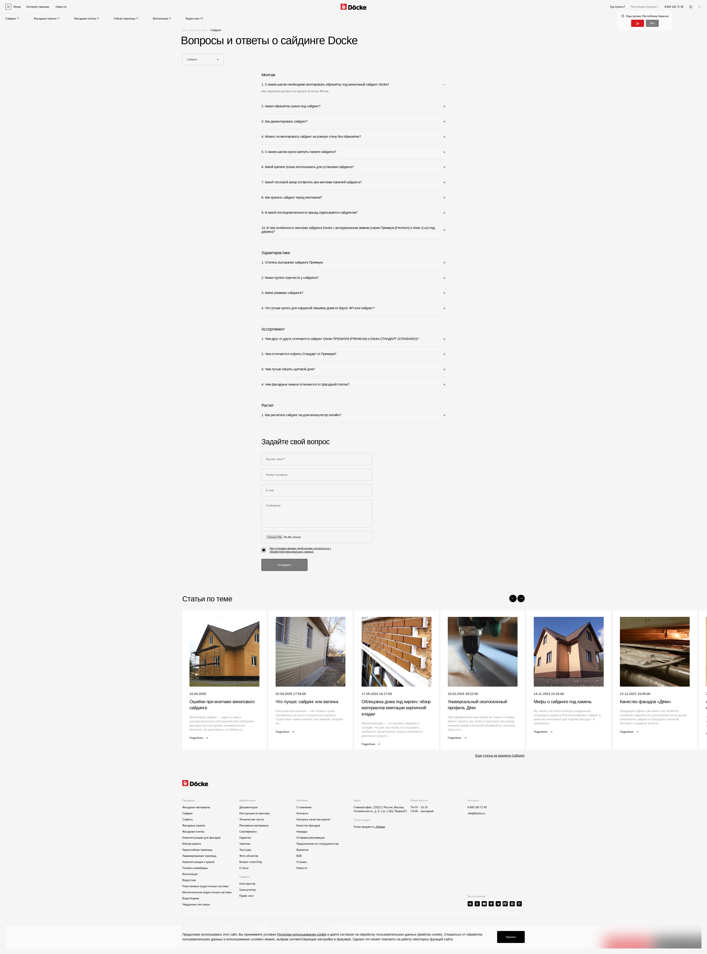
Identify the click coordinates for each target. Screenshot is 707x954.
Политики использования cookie (301, 934)
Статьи (243, 868)
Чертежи (244, 843)
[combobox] (203, 59)
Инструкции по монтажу (254, 813)
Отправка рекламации (310, 837)
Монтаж (268, 75)
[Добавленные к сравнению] (691, 7)
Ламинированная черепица (199, 855)
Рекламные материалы (254, 825)
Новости (301, 868)
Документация (248, 807)
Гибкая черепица (124, 18)
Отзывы (301, 861)
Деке (185, 30)
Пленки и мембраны (195, 868)
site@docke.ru (476, 813)
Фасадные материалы (196, 807)
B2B (299, 855)
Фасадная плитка (85, 18)
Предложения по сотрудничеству (317, 843)
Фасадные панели (45, 18)
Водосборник (190, 898)
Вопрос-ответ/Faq (250, 861)
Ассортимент (273, 329)
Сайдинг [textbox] (192, 59)
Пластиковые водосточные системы (205, 886)
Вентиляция (160, 18)
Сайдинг (11, 18)
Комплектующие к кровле (198, 861)
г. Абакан (379, 826)
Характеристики (275, 252)
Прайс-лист (246, 895)
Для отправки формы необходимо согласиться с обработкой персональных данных (300, 550)
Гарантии (245, 837)
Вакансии (302, 849)
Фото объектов (248, 855)
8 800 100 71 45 (477, 807)
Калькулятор (247, 889)
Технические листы (251, 819)
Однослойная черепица (197, 849)
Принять (511, 937)
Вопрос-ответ (199, 30)
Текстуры (245, 849)
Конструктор (247, 883)
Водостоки (192, 18)
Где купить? (617, 6)
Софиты (187, 819)
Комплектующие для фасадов (201, 837)
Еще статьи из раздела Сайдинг (500, 755)
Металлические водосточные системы (207, 892)
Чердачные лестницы (196, 904)
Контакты (302, 813)
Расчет (267, 405)
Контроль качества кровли (313, 819)
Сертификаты (248, 831)
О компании (303, 807)
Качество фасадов (308, 825)
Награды (301, 831)
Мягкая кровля (191, 843)
